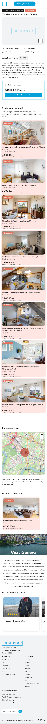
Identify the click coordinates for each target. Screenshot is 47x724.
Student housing (8, 700)
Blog (3, 671)
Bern (26, 680)
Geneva (27, 660)
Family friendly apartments (11, 697)
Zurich (27, 666)
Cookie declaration (8, 674)
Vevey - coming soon (32, 683)
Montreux (28, 671)
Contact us (6, 669)
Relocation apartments (10, 703)
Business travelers (8, 694)
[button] (24, 452)
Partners (5, 666)
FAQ (3, 663)
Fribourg (27, 686)
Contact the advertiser (23, 95)
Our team (5, 660)
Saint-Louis (28, 677)
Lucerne (27, 669)
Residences (6, 706)
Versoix (27, 674)
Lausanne (28, 663)
